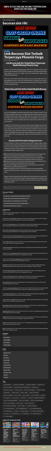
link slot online (18, 395)
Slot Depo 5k (9, 241)
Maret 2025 (6, 357)
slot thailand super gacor (36, 413)
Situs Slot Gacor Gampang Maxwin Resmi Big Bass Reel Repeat (17, 196)
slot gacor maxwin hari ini (8, 408)
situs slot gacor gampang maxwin (10, 400)
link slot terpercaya (35, 395)
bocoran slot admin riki (30, 384)
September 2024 (7, 372)
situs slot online (19, 403)
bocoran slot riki (40, 384)
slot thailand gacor (15, 413)
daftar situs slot (35, 387)
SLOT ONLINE (7, 51)
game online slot (6, 392)
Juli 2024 (5, 375)
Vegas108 (5, 264)
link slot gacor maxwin (8, 395)
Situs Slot (11, 247)
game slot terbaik (24, 392)
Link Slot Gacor (14, 218)
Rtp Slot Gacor (13, 224)
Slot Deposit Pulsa (15, 253)
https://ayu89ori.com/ (17, 259)
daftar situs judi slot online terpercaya (22, 387)
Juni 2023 (6, 377)
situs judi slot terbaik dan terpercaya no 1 (36, 397)
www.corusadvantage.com (13, 288)
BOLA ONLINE (7, 337)
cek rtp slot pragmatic (8, 387)
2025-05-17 (16, 441)
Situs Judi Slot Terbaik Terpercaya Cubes (12, 205)
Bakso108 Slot (6, 305)
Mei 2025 (6, 355)
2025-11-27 (7, 441)
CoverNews (43, 447)
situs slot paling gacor (29, 403)
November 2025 (7, 352)
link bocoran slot (21, 69)
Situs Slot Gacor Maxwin (10, 293)
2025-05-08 (25, 439)
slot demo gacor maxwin (31, 405)
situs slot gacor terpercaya (9, 403)
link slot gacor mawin (33, 392)
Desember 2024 (7, 365)
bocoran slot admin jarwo (18, 384)
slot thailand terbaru (7, 416)
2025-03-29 (35, 439)
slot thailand (6, 413)
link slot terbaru (26, 395)
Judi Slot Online (15, 212)
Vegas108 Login (6, 311)
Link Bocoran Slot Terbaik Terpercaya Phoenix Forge (23, 55)
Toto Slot (13, 299)
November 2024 (7, 367)
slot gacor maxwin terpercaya (35, 408)
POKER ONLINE (7, 340)
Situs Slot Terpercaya (12, 270)
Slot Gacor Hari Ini (18, 235)
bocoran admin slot (7, 384)
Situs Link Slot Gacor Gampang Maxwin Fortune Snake (15, 200)
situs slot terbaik (21, 405)
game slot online (15, 392)
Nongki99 (5, 316)
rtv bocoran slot (7, 397)
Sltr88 (4, 322)
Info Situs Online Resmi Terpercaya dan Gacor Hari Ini (25, 7)
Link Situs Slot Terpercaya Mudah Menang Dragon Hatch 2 (16, 198)
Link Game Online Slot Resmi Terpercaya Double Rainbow (16, 203)
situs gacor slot (15, 397)
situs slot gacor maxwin (24, 400)
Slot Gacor (12, 276)
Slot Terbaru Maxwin (8, 60)
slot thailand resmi (25, 413)
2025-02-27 (16, 60)
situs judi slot (23, 397)
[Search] (47, 16)
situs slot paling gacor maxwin (9, 405)
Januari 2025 (6, 362)
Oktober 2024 (7, 370)
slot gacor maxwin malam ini (21, 408)
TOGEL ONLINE (7, 345)
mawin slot (43, 395)
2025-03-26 (44, 437)
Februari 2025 (7, 360)
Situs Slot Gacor (14, 230)
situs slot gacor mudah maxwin (36, 400)
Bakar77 (15, 112)
